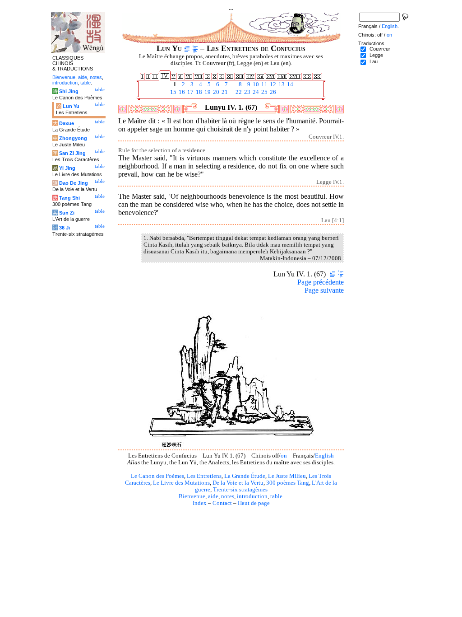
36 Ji (64, 227)
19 (207, 92)
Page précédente (320, 282)
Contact (222, 503)
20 (215, 92)
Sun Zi (66, 212)
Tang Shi (69, 198)
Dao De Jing (73, 183)
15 (172, 92)
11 (264, 84)
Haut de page (254, 503)
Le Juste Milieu (287, 476)
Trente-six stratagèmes (240, 489)
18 (198, 92)
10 (255, 84)
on (284, 456)
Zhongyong (73, 138)
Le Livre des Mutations (181, 483)
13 (281, 84)
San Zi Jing (72, 153)
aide (213, 496)
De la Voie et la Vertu (238, 483)
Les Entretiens (204, 476)
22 (238, 92)
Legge (376, 55)
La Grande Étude (244, 476)
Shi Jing (69, 91)
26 (272, 92)
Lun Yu (71, 106)
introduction (252, 496)
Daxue (66, 123)
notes (227, 496)
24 (255, 92)
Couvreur (380, 48)
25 (264, 92)
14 (289, 84)
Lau (374, 61)
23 (246, 92)
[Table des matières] (195, 48)
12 (272, 84)
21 (224, 92)
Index (200, 503)
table (276, 496)
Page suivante (324, 290)
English (324, 456)
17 (190, 92)
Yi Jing (67, 168)
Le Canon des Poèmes (157, 476)
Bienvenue (192, 496)
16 (181, 92)
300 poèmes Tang (287, 483)
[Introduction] (187, 48)
